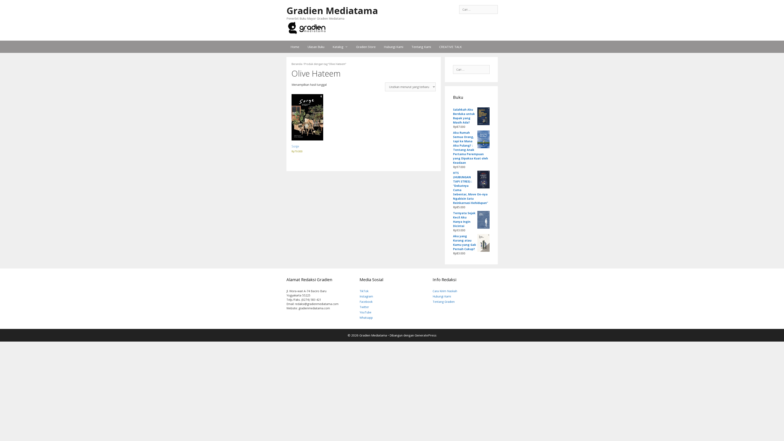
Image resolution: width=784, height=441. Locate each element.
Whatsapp (366, 318)
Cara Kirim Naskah (445, 291)
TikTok (364, 291)
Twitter (364, 307)
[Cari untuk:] (478, 9)
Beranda (297, 64)
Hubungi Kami (393, 47)
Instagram (366, 296)
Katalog (338, 47)
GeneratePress (426, 335)
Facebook (366, 302)
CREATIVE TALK (450, 47)
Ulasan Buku (315, 47)
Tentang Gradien (444, 302)
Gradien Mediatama (332, 10)
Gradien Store (366, 47)
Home (295, 47)
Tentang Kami (421, 47)
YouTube (365, 312)
